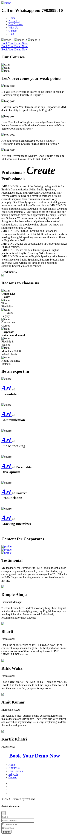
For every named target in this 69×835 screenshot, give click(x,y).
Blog (11, 33)
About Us (13, 21)
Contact (12, 30)
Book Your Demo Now (14, 43)
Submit (6, 831)
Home (11, 17)
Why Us (13, 27)
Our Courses (15, 24)
